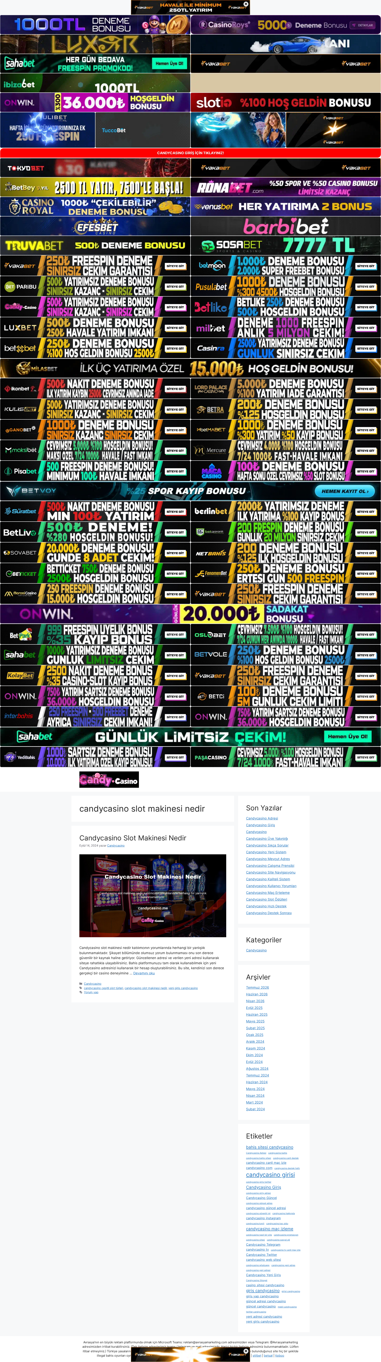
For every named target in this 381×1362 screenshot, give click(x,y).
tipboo (279, 1355)
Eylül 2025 (254, 1008)
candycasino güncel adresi (266, 1208)
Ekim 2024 (254, 1055)
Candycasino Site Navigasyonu (270, 872)
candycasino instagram (263, 1218)
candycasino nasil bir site (259, 1235)
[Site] (95, 265)
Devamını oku (144, 973)
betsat (268, 1355)
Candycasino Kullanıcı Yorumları (271, 886)
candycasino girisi (270, 1174)
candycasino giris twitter (258, 1182)
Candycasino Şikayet (256, 1280)
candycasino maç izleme (269, 1228)
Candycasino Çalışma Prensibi (270, 866)
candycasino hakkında (283, 1213)
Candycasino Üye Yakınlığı (267, 839)
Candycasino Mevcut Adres (268, 859)
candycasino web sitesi (263, 1260)
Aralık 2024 (255, 1042)
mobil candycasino (287, 1307)
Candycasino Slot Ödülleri (266, 899)
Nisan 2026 (255, 1001)
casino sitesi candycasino (265, 1285)
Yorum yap (91, 992)
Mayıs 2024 (255, 1089)
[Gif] (190, 368)
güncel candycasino (261, 1306)
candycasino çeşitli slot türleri (103, 988)
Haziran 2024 (257, 1082)
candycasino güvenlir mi (258, 1213)
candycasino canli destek (286, 1158)
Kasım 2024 (255, 1048)
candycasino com (259, 1168)
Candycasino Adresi (262, 818)
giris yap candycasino (262, 1296)
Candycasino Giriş (260, 825)
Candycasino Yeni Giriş (263, 1275)
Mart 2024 (254, 1102)
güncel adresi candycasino (266, 1301)
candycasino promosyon (286, 1235)
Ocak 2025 (254, 1035)
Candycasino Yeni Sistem (266, 852)
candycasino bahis (277, 1153)
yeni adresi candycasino (264, 1316)
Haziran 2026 (257, 994)
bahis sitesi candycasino (269, 1147)
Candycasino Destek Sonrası (269, 913)
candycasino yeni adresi (258, 1270)
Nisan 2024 (255, 1096)
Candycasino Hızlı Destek (266, 906)
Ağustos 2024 (257, 1069)
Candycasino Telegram (263, 1245)
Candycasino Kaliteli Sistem (268, 879)
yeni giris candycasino (183, 988)
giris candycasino (263, 1290)
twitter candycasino (256, 1312)
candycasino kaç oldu (277, 1223)
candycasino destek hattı (287, 1168)
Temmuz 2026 (257, 987)
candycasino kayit (255, 1223)
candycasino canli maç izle (266, 1163)
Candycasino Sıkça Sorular (267, 845)
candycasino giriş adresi (258, 1193)
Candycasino (92, 983)
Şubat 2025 (255, 1028)
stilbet (257, 1355)
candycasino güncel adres (259, 1203)
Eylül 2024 (254, 1062)
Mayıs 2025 (255, 1021)
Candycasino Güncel (261, 1198)
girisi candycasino (291, 1291)
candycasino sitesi (255, 1240)
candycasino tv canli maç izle (285, 1250)
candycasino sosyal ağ (278, 1240)
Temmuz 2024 (257, 1075)
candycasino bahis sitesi (258, 1158)
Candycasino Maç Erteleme (268, 893)
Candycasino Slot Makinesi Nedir (132, 838)
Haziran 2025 (256, 1015)
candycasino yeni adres (283, 1265)
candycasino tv (257, 1249)
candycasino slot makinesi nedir (146, 988)
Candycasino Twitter (261, 1255)
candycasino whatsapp (257, 1265)
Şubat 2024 (255, 1109)
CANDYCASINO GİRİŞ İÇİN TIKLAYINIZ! (190, 153)
